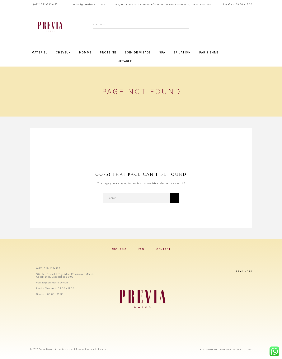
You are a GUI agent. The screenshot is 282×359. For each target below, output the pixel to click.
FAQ (141, 249)
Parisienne (208, 52)
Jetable (125, 61)
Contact (163, 249)
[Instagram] (235, 57)
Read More (244, 271)
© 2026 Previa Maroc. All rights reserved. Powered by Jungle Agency (68, 349)
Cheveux (63, 52)
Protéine (108, 52)
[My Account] (233, 25)
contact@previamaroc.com (88, 4)
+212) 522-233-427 (46, 4)
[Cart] (251, 25)
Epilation (182, 52)
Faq (249, 349)
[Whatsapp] (243, 57)
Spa (162, 52)
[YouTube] (251, 57)
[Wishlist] (242, 26)
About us (118, 249)
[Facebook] (227, 57)
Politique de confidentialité (220, 349)
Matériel (40, 52)
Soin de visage (138, 52)
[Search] (187, 24)
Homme (85, 52)
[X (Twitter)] (145, 331)
